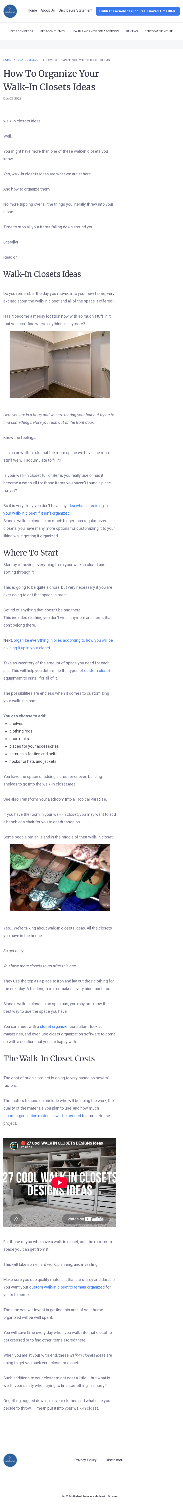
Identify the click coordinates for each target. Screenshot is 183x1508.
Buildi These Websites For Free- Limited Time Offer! (137, 11)
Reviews (132, 31)
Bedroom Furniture (159, 31)
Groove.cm (114, 1496)
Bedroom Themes (52, 31)
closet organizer (54, 1026)
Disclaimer (114, 1460)
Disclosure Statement (75, 10)
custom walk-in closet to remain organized (67, 1287)
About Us (48, 10)
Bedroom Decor (21, 31)
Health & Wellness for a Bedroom (95, 31)
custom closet (97, 670)
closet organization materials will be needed (42, 1115)
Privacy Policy (85, 1460)
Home (32, 10)
